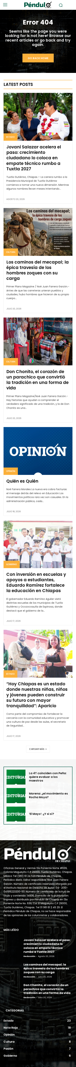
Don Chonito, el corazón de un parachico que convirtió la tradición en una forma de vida (37, 380)
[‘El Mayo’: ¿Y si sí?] (16, 814)
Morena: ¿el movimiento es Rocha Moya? (48, 795)
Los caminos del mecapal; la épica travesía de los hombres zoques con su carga (37, 270)
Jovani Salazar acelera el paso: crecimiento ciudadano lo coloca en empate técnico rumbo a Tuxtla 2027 (33, 158)
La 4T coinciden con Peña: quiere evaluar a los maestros (47, 777)
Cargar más (36, 749)
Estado (10, 136)
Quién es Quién (22, 481)
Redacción (29, 956)
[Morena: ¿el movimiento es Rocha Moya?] (16, 795)
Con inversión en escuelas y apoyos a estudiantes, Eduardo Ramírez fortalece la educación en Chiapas (36, 582)
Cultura (10, 252)
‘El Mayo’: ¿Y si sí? (41, 814)
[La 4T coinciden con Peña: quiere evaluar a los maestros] (16, 777)
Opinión (10, 471)
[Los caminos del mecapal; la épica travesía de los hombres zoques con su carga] (38, 232)
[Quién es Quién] (38, 451)
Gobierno (11, 564)
